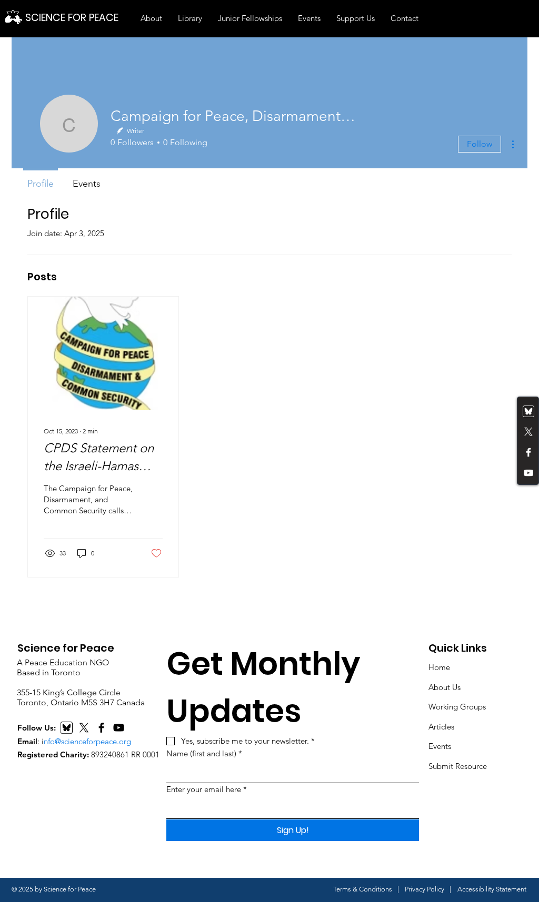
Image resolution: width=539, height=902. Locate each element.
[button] (151, 18)
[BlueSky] (66, 727)
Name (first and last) (204, 753)
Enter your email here (206, 789)
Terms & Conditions (362, 889)
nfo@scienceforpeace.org (87, 741)
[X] (84, 727)
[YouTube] (528, 473)
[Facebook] (528, 452)
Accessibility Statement (491, 889)
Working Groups (457, 707)
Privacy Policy (424, 889)
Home (439, 667)
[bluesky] (528, 411)
